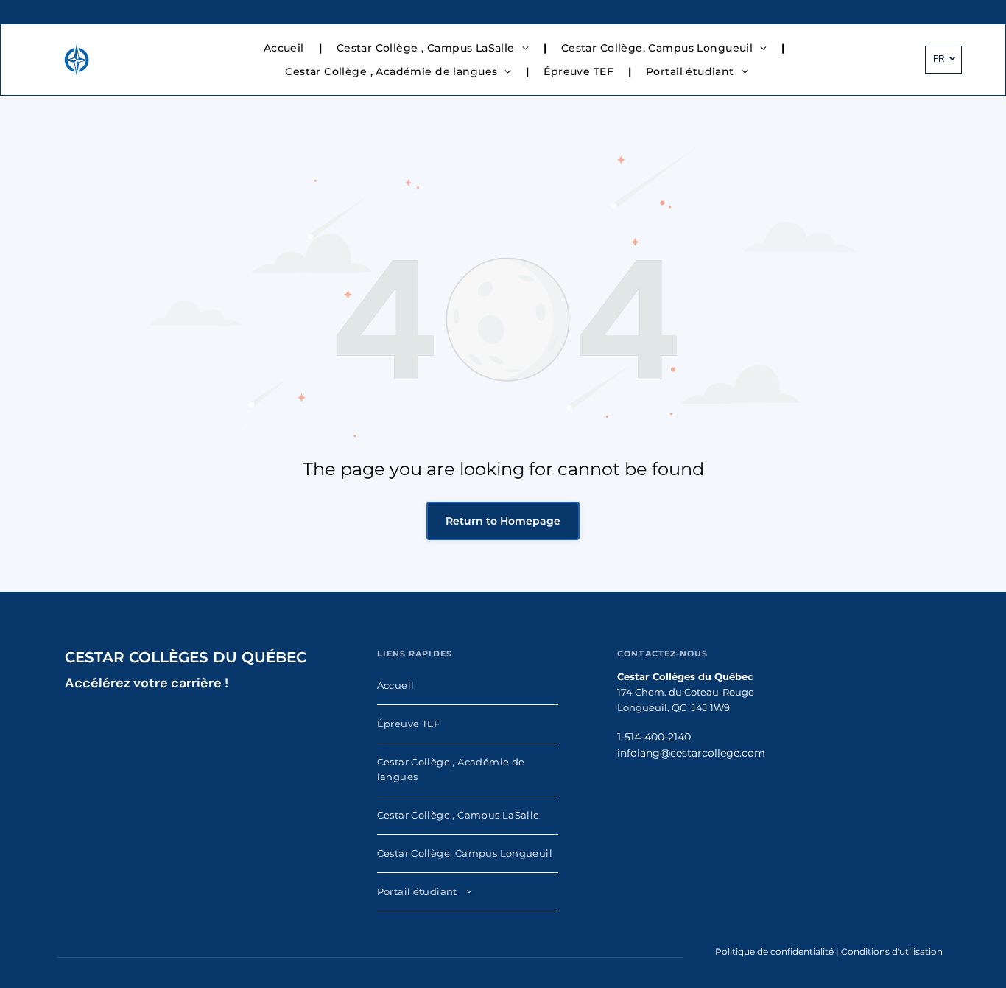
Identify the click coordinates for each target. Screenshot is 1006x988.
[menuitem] (285, 48)
